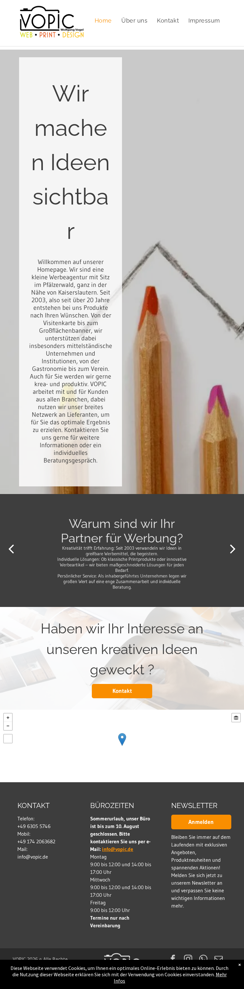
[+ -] (122, 746)
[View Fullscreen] (8, 739)
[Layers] (236, 718)
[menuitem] (103, 20)
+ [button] (8, 718)
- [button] (8, 726)
